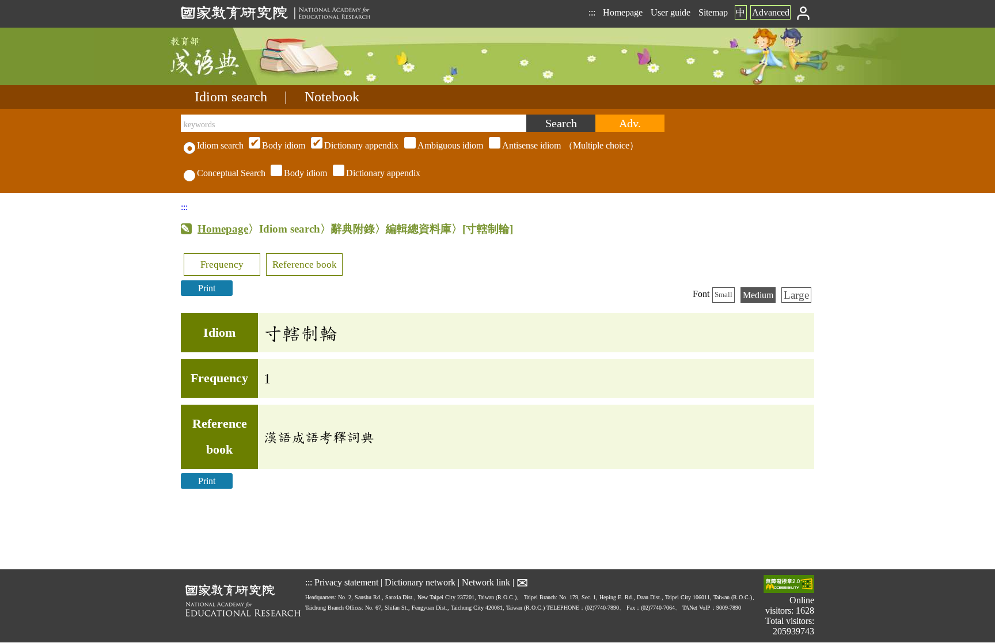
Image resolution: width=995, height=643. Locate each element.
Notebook (332, 96)
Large (796, 295)
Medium (758, 295)
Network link (486, 582)
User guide (670, 12)
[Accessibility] (789, 585)
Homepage (623, 12)
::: (591, 12)
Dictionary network (420, 582)
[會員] (803, 12)
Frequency (222, 264)
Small (723, 295)
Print (206, 288)
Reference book (304, 264)
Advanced (770, 12)
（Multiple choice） (450, 145)
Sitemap (713, 12)
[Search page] (238, 82)
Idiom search (231, 96)
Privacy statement (346, 582)
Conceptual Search (231, 173)
